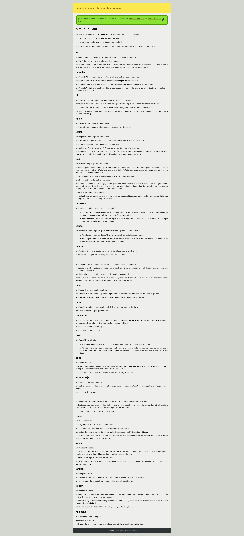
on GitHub (134, 530)
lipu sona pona (85, 8)
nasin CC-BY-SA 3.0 (136, 19)
